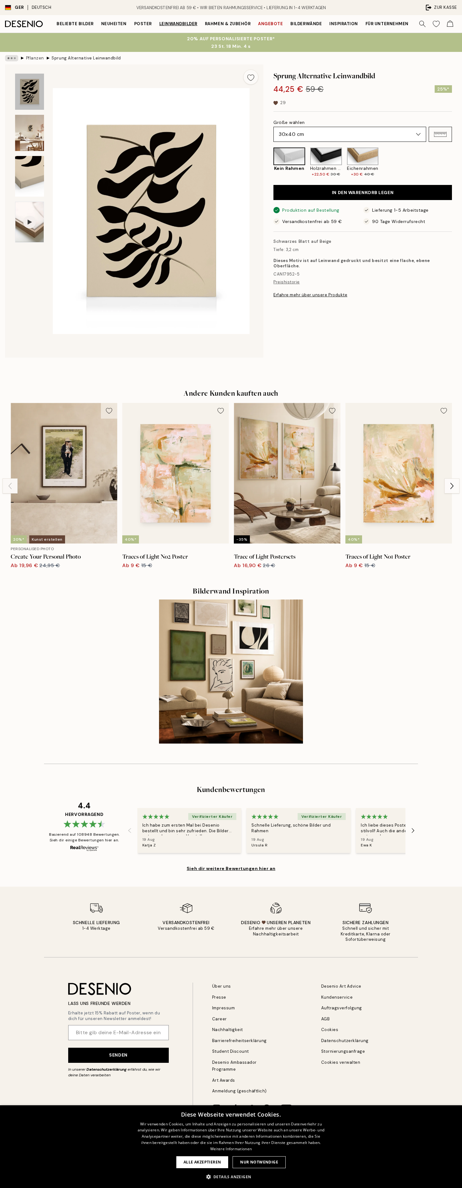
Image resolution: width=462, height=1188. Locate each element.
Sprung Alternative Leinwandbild (86, 58)
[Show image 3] (29, 176)
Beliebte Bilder (75, 23)
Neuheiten (114, 23)
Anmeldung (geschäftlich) (239, 1091)
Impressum (223, 1008)
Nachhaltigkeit (227, 1029)
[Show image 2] (29, 133)
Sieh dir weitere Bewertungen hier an (231, 868)
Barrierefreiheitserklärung (239, 1040)
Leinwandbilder (178, 23)
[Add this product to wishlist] (250, 77)
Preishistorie (286, 282)
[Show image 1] (29, 92)
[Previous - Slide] (268, 162)
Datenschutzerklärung (106, 1069)
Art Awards (223, 1080)
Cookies (329, 1029)
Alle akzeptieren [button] (202, 1162)
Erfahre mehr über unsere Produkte (310, 295)
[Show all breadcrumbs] (11, 58)
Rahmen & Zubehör (227, 23)
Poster (143, 23)
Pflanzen (35, 58)
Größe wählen (289, 122)
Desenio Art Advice (341, 986)
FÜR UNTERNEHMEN (387, 23)
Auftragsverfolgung (341, 1008)
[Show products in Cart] (450, 23)
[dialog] (231, 1146)
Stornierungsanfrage (343, 1051)
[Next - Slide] (457, 162)
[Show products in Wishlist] (436, 23)
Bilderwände (306, 23)
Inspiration (343, 23)
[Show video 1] (29, 222)
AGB (325, 1019)
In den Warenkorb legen (362, 192)
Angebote (270, 23)
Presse (219, 997)
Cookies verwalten (340, 1062)
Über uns (221, 986)
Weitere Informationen (231, 1149)
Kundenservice (337, 997)
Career (219, 1019)
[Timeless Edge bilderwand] (231, 672)
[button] (440, 134)
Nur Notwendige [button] (259, 1162)
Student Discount (230, 1051)
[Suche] (422, 24)
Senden (118, 1055)
